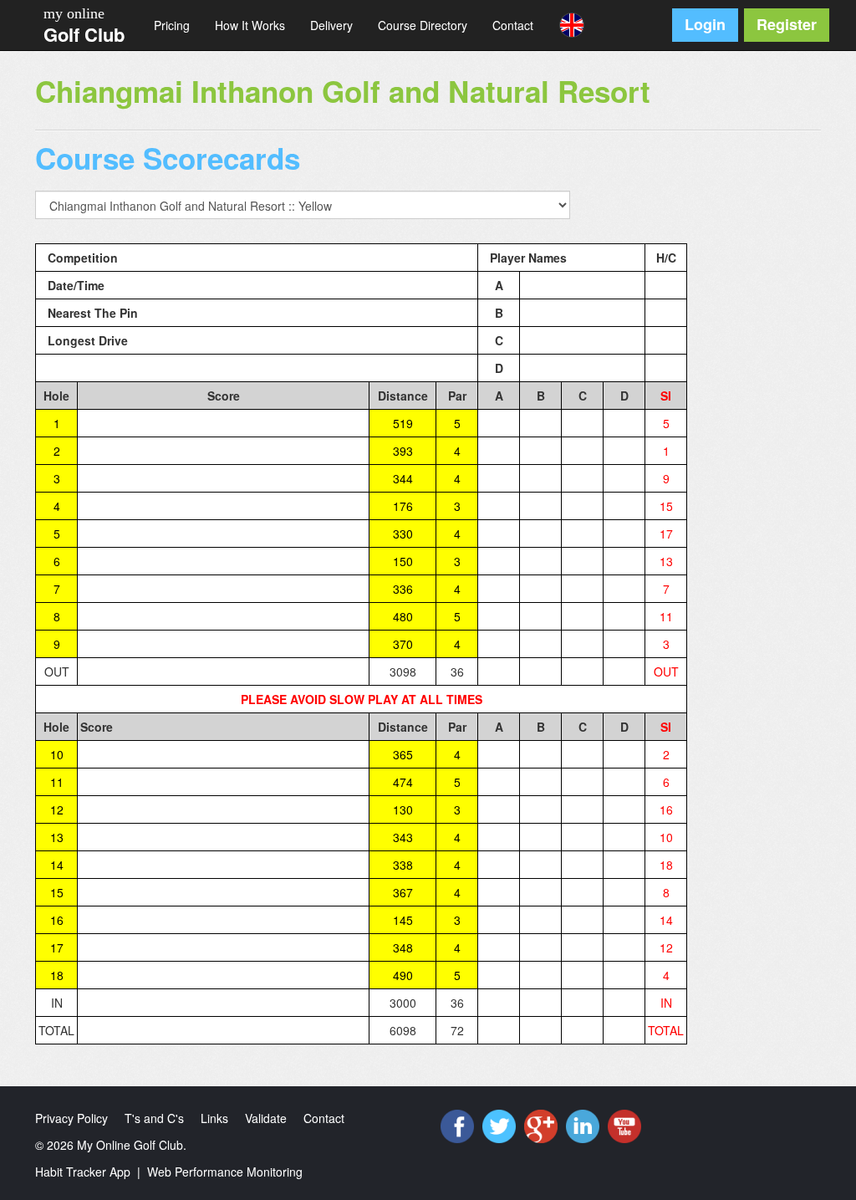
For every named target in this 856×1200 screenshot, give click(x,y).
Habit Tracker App (82, 1171)
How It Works (250, 25)
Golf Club (84, 34)
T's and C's (154, 1118)
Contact (512, 25)
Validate (266, 1118)
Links (214, 1118)
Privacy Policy (71, 1118)
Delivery (331, 25)
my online (73, 13)
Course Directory (422, 25)
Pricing (172, 25)
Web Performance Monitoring (225, 1171)
